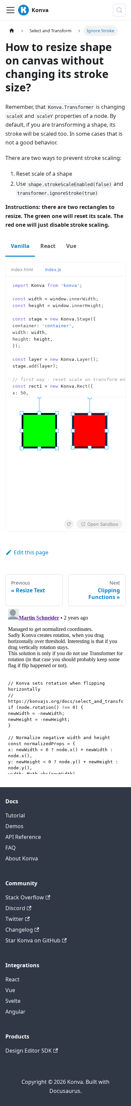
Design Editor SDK (28, 1050)
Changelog (19, 929)
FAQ (10, 847)
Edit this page (31, 552)
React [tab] (47, 246)
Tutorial (15, 815)
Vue (10, 990)
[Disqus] (65, 690)
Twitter (14, 919)
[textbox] (65, 337)
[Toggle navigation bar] (10, 10)
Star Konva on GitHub (32, 940)
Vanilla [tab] (20, 246)
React (12, 979)
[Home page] (11, 31)
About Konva (21, 858)
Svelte (12, 1001)
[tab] (25, 269)
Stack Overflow (24, 897)
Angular (15, 1011)
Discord (15, 908)
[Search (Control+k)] (119, 10)
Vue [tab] (71, 246)
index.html (22, 269)
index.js (53, 269)
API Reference (23, 837)
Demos (14, 826)
